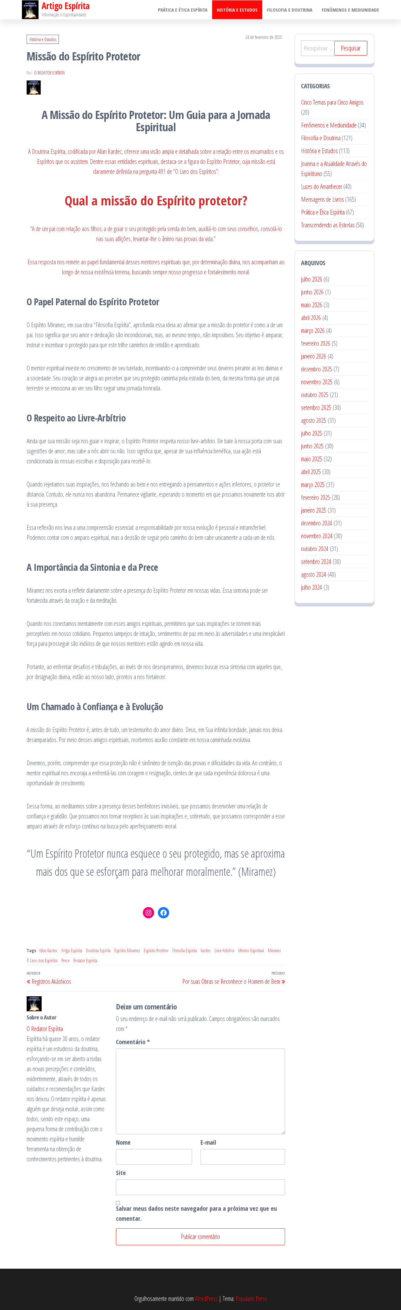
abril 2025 (311, 471)
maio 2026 (311, 305)
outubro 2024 (314, 548)
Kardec (205, 950)
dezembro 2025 (316, 369)
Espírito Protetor (156, 950)
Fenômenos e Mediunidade (350, 10)
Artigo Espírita (71, 950)
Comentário (133, 1042)
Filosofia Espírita (184, 950)
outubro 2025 (314, 394)
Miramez (274, 950)
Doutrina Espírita (98, 950)
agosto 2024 (313, 574)
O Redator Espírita (49, 73)
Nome (123, 1142)
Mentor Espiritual (251, 950)
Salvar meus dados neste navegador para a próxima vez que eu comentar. (196, 1213)
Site (121, 1172)
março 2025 (313, 484)
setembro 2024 (316, 561)
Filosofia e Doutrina (289, 10)
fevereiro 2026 (315, 343)
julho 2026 (311, 279)
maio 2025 (311, 459)
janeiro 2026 (313, 356)
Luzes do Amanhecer (321, 186)
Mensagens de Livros (322, 199)
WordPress (206, 1298)
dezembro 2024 (316, 523)
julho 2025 (311, 433)
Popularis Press (251, 1298)
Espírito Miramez (127, 950)
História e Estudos (237, 10)
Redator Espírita (85, 960)
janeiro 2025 (313, 510)
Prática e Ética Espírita (182, 10)
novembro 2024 (316, 536)
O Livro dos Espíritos (42, 960)
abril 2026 (311, 317)
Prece (65, 960)
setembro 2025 (316, 407)
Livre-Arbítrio (224, 950)
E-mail (208, 1142)
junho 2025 (312, 446)
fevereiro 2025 (315, 497)
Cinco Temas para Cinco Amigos (332, 102)
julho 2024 (311, 587)
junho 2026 (312, 292)
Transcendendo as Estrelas (328, 225)
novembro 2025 (316, 382)
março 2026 (313, 330)
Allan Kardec (48, 950)
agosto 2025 (313, 420)
